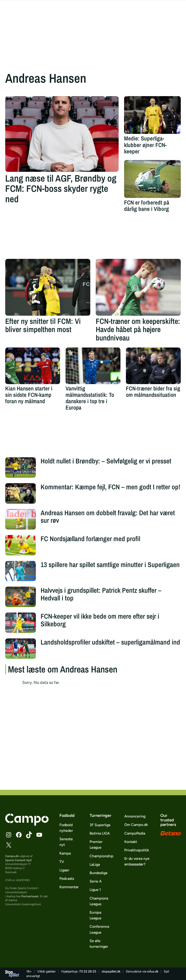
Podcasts (66, 878)
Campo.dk (12, 856)
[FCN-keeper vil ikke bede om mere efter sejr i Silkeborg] (20, 622)
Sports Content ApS (18, 860)
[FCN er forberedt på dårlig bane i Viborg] (152, 179)
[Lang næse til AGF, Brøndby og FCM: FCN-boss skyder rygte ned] (62, 134)
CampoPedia (134, 833)
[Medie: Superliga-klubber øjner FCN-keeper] (152, 115)
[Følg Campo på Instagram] (8, 834)
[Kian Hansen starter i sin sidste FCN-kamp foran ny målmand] (32, 366)
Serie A (96, 881)
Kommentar (69, 887)
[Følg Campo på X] (8, 845)
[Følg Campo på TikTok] (29, 834)
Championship (101, 856)
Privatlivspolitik (136, 850)
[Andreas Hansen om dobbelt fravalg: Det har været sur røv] (20, 519)
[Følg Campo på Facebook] (18, 834)
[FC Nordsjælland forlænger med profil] (20, 545)
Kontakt (130, 842)
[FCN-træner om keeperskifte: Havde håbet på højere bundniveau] (138, 287)
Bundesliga (98, 873)
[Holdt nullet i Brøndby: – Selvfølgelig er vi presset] (20, 467)
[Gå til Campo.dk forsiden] (27, 824)
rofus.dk (152, 971)
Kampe (65, 853)
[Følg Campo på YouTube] (39, 834)
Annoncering (134, 816)
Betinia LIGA (100, 833)
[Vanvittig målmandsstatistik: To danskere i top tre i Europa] (93, 366)
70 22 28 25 (87, 971)
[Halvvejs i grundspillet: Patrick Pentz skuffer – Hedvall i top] (20, 597)
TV (61, 862)
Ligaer (64, 870)
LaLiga (95, 864)
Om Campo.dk (136, 824)
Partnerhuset (30, 896)
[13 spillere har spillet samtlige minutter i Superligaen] (20, 571)
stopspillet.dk (111, 971)
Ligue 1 (95, 890)
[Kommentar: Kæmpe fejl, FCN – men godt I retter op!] (20, 493)
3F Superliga (100, 825)
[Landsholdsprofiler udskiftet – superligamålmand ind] (20, 648)
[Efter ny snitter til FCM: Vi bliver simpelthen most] (47, 287)
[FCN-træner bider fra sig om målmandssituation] (153, 366)
